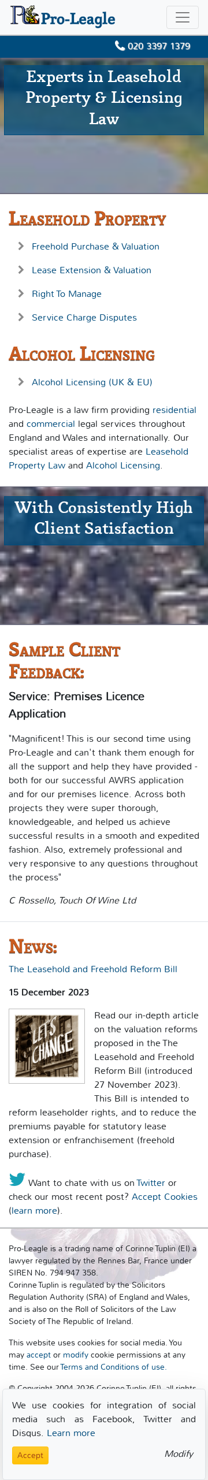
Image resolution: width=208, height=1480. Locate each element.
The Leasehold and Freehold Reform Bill (93, 969)
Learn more (71, 1433)
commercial (51, 424)
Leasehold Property (87, 218)
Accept (30, 1455)
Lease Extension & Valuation (91, 270)
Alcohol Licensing (82, 354)
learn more (34, 1210)
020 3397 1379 (157, 46)
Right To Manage (67, 294)
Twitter (150, 1183)
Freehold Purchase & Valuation (95, 246)
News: (33, 946)
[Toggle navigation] (182, 17)
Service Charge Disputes (84, 317)
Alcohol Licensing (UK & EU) (92, 382)
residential (174, 410)
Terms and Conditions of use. (113, 1367)
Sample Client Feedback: (64, 660)
